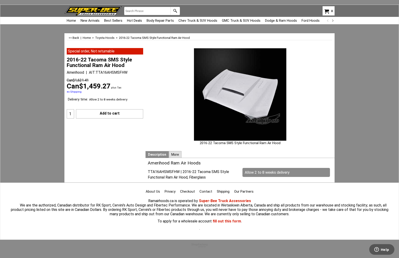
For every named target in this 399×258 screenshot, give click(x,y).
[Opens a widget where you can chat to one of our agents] (381, 250)
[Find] (175, 11)
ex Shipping (74, 91)
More (175, 154)
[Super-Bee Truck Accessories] (93, 10)
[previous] (328, 20)
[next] (332, 20)
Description (157, 154)
